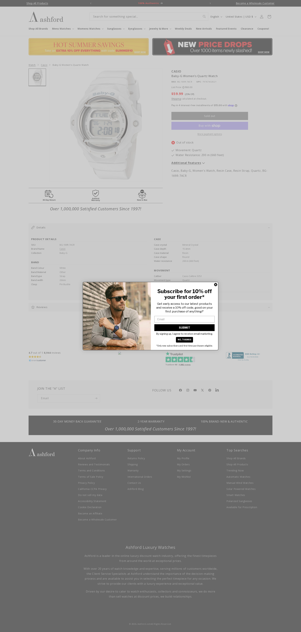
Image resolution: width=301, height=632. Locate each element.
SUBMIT (184, 327)
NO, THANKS (184, 339)
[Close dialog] (215, 284)
